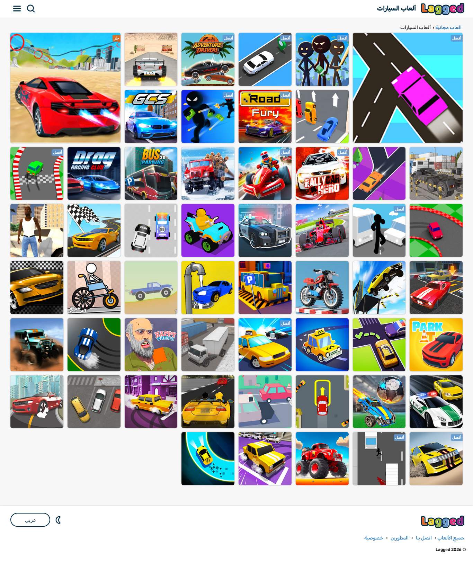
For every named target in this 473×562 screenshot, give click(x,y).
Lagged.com (443, 521)
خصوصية (373, 538)
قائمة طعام (17, 8)
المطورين (400, 538)
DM (59, 520)
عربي (30, 520)
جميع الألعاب (450, 538)
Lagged (443, 9)
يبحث (31, 8)
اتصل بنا (424, 538)
